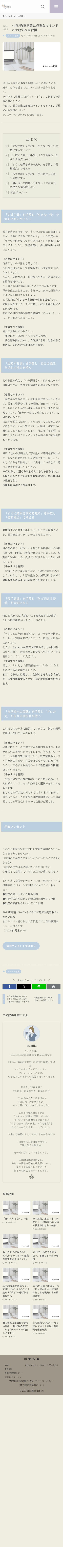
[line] (29, 1359)
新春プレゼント (19, 192)
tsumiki (32, 1045)
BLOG (42, 1365)
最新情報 (8, 1369)
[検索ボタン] (43, 6)
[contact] (37, 1359)
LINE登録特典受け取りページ (31, 1385)
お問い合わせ (52, 1365)
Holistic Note (31, 1365)
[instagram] (31, 1176)
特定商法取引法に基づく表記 (21, 1381)
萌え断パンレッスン (13, 1377)
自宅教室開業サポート (14, 1373)
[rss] (33, 1359)
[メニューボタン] (56, 6)
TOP (7, 1365)
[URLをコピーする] (53, 986)
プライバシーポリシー (44, 1381)
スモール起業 (12, 35)
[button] (9, 986)
